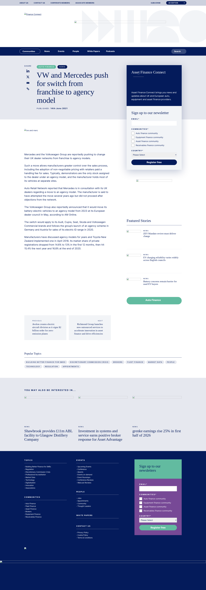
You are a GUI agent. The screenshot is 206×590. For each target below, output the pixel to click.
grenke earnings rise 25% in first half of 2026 (156, 433)
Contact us (39, 3)
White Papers (84, 515)
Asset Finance (31, 509)
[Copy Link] (28, 89)
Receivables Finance (33, 517)
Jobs (79, 498)
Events (80, 460)
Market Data (155, 362)
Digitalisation (30, 483)
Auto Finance (46, 67)
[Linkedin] (28, 71)
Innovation (30, 485)
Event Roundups (83, 477)
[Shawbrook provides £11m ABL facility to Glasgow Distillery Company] (49, 410)
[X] (28, 77)
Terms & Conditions (85, 538)
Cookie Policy (82, 535)
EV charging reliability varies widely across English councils (160, 258)
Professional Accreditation (36, 475)
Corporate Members (60, 3)
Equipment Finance (33, 514)
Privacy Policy (82, 532)
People (171, 362)
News (62, 67)
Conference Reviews (85, 480)
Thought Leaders (84, 506)
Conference (82, 469)
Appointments (71, 366)
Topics (28, 460)
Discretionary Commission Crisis (89, 362)
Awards (80, 472)
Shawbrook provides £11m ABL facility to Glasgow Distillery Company (48, 435)
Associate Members (84, 3)
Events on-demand (84, 475)
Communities (32, 497)
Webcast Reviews (84, 483)
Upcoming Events (84, 467)
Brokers (118, 362)
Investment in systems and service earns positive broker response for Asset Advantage (100, 435)
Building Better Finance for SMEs (45, 362)
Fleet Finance (135, 362)
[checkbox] (154, 139)
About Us (24, 3)
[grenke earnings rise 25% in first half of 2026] (157, 410)
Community (81, 503)
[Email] (28, 83)
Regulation (51, 366)
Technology (33, 366)
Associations (30, 488)
